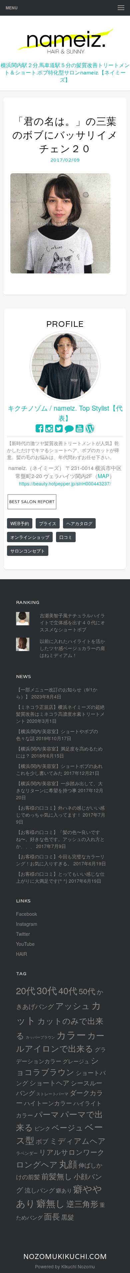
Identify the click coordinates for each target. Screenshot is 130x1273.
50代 (87, 991)
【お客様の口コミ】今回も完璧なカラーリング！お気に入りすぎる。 (60, 860)
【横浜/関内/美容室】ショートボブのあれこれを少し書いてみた (59, 769)
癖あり (64, 1190)
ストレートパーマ (52, 1093)
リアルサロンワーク (72, 1152)
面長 (52, 1216)
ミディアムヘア (78, 1140)
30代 (47, 990)
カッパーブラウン (40, 1037)
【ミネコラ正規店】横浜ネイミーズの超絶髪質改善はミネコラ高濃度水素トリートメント (60, 713)
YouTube (25, 943)
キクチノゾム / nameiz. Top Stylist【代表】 (65, 413)
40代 (67, 990)
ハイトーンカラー (48, 1102)
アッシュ (72, 1005)
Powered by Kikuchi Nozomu (65, 1266)
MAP (103, 476)
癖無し (51, 1203)
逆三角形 (82, 1203)
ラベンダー (27, 1153)
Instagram (26, 923)
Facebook (26, 913)
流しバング (40, 1190)
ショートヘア (49, 1082)
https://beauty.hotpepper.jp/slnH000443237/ (65, 483)
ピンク (42, 1128)
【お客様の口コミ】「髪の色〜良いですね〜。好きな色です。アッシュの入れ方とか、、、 (60, 839)
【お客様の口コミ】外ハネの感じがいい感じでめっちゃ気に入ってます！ (60, 811)
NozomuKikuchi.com (65, 1256)
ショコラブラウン (57, 1065)
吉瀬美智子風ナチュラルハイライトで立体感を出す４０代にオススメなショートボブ (72, 622)
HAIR (21, 953)
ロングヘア (37, 1164)
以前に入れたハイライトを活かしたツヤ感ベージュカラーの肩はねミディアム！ (72, 648)
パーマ (46, 1114)
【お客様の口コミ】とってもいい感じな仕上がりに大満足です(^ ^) (60, 877)
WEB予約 (19, 523)
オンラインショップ (29, 537)
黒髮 (67, 1216)
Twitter (23, 933)
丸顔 (68, 1163)
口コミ (65, 537)
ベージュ (67, 1127)
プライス (47, 523)
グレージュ (76, 1061)
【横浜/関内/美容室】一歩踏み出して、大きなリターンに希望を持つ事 (59, 787)
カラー (71, 1034)
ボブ (42, 1140)
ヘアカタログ (79, 523)
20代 (25, 990)
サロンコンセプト (27, 551)
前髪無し (56, 1176)
